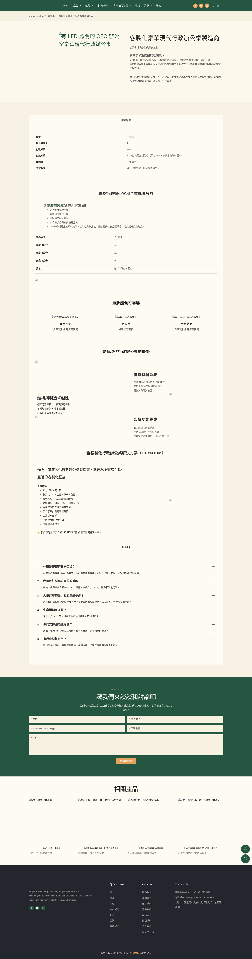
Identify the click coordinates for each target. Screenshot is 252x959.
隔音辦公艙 (148, 932)
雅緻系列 (147, 909)
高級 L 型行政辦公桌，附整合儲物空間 (101, 848)
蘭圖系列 (147, 920)
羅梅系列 (147, 898)
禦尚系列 (147, 915)
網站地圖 (135, 953)
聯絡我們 (114, 926)
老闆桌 (51, 16)
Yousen (32, 16)
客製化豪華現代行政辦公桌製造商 (75, 16)
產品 (41, 16)
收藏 (112, 903)
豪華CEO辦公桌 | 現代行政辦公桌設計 (201, 848)
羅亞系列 (147, 892)
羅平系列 (147, 903)
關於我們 (114, 909)
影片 (112, 915)
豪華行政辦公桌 (59, 205)
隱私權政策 (145, 953)
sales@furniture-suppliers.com (200, 897)
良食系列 (147, 926)
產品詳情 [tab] (126, 120)
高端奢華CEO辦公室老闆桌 (151, 848)
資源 (112, 920)
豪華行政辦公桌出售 (51, 848)
